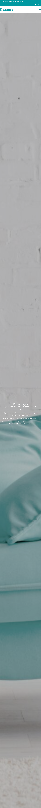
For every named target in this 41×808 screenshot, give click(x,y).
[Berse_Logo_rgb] (7, 8)
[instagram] (38, 4)
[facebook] (35, 4)
